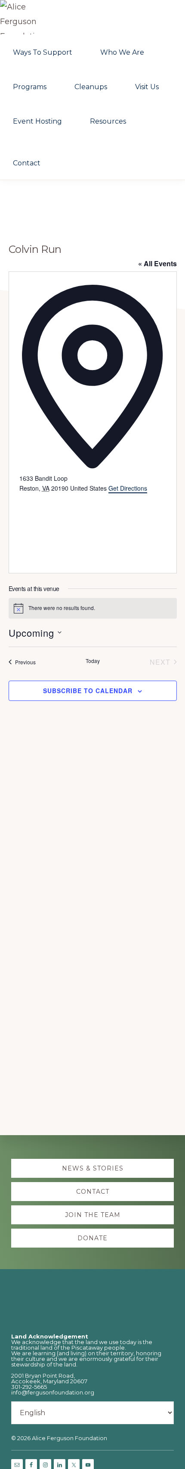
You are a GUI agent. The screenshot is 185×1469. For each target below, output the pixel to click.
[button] (68, 151)
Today (93, 660)
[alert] (93, 608)
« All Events (157, 263)
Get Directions (127, 488)
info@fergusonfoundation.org (52, 1392)
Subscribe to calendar (88, 690)
